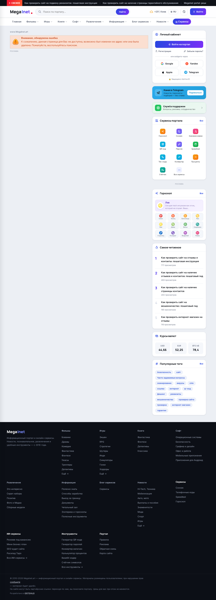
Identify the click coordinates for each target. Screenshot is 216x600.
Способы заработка (72, 493)
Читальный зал (69, 507)
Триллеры (67, 464)
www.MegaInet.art (19, 31)
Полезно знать (69, 489)
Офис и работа (183, 451)
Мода (140, 512)
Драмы (65, 442)
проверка (162, 405)
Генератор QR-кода (72, 539)
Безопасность (183, 442)
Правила (104, 539)
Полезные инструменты (74, 516)
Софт (75, 21)
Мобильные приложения (189, 455)
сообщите (15, 582)
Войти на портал (181, 44)
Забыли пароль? (195, 51)
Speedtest (181, 497)
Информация (116, 21)
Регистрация (164, 51)
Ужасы (65, 460)
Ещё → (65, 473)
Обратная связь (108, 549)
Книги (61, 21)
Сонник (179, 487)
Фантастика (68, 451)
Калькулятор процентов (74, 553)
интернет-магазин (181, 405)
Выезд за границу (71, 498)
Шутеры (104, 451)
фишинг (161, 394)
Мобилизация (145, 493)
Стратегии (105, 446)
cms (192, 383)
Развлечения (93, 21)
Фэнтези (66, 455)
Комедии (66, 446)
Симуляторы (106, 460)
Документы (68, 502)
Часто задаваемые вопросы (171, 378)
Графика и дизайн (185, 446)
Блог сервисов (140, 21)
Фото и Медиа (14, 502)
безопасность (164, 372)
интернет (174, 388)
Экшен (103, 437)
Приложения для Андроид (189, 460)
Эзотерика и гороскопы (74, 512)
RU (174, 12)
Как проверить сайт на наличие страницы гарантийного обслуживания (140, 3)
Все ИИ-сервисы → (17, 558)
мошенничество (165, 399)
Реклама (104, 544)
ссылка (160, 388)
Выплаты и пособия (148, 502)
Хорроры (104, 469)
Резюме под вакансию (19, 539)
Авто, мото (143, 498)
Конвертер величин (72, 549)
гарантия (161, 410)
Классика (143, 451)
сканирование (164, 383)
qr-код (187, 388)
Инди (102, 455)
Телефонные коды (185, 492)
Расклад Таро (14, 553)
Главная (16, 21)
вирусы (180, 383)
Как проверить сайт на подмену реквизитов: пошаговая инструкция (61, 3)
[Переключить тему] (184, 11)
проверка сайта (186, 399)
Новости (161, 21)
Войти (199, 11)
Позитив (11, 498)
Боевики (66, 437)
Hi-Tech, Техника (146, 489)
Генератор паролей (72, 544)
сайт (178, 372)
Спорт (141, 516)
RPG (102, 442)
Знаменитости (145, 507)
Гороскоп (180, 501)
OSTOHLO (30, 593)
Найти (122, 11)
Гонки (103, 464)
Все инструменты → (72, 567)
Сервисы (183, 21)
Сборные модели (16, 507)
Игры (47, 21)
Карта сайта (106, 553)
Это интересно (14, 489)
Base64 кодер (69, 558)
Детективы (67, 469)
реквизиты (175, 394)
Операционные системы (188, 437)
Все (201, 121)
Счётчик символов (71, 562)
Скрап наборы (14, 493)
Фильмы (31, 21)
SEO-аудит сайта (16, 549)
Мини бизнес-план (17, 544)
